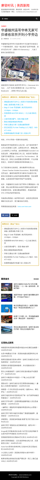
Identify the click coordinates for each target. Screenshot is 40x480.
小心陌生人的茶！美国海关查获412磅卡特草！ (18, 453)
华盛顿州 (3, 26)
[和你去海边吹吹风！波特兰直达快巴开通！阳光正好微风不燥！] (6, 327)
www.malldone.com (25, 475)
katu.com (21, 206)
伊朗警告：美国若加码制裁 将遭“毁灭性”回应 (18, 419)
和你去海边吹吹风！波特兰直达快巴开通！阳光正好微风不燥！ (26, 328)
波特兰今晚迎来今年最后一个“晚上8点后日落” (18, 377)
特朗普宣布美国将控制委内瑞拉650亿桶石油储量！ (20, 347)
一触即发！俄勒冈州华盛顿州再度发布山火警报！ (19, 407)
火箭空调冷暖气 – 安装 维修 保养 (16, 247)
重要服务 (5, 279)
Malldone (6, 39)
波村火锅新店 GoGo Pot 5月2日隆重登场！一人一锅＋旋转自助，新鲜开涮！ (26, 286)
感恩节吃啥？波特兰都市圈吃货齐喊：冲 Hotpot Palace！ (26, 296)
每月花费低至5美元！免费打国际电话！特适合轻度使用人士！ (26, 307)
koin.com (28, 206)
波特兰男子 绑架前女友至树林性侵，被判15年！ (19, 425)
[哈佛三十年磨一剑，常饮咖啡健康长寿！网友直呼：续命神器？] (6, 316)
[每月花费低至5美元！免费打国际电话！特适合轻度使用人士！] (6, 306)
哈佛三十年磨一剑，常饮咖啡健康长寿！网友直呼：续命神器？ (26, 317)
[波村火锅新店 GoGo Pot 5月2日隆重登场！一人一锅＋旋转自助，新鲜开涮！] (6, 284)
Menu (6, 19)
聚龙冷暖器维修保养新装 (13, 122)
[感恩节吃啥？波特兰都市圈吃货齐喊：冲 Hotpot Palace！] (6, 295)
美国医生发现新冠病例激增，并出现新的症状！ (18, 365)
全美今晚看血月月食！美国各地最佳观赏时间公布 (19, 353)
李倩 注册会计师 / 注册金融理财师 (16, 125)
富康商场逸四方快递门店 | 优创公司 (17, 133)
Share (6, 215)
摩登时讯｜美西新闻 (15, 5)
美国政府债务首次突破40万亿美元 (13, 437)
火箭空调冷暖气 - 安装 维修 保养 (16, 119)
